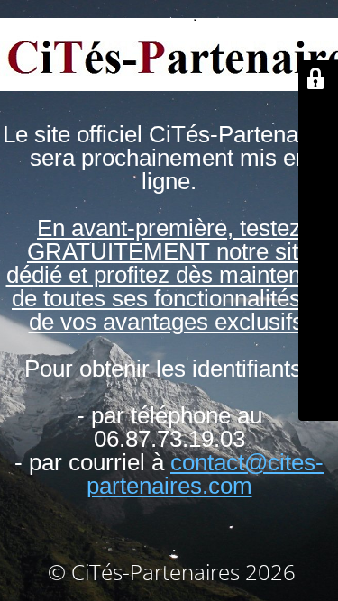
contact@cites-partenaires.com (205, 474)
